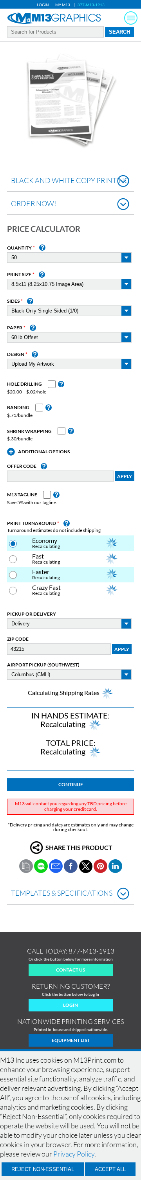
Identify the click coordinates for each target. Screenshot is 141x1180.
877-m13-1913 (91, 951)
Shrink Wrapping (29, 431)
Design (15, 354)
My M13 (62, 5)
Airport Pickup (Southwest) (43, 665)
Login (43, 5)
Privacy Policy (73, 1153)
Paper (14, 327)
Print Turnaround (31, 523)
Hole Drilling (24, 384)
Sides (13, 301)
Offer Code (21, 466)
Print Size (19, 274)
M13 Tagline (22, 494)
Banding (18, 407)
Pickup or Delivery (31, 614)
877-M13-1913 (91, 5)
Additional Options (44, 451)
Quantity (19, 248)
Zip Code (18, 639)
